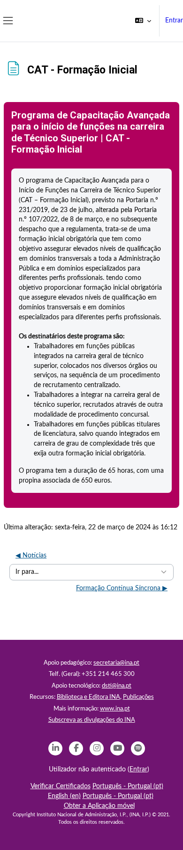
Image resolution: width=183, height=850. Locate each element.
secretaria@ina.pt (116, 663)
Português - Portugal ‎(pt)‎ (127, 786)
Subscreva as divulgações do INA (91, 720)
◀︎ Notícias (30, 555)
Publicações (138, 697)
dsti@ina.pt (116, 686)
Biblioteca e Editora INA (88, 697)
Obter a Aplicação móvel (99, 806)
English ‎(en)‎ (64, 796)
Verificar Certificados (60, 786)
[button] (143, 21)
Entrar (174, 20)
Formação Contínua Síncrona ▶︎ (122, 588)
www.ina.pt (115, 709)
